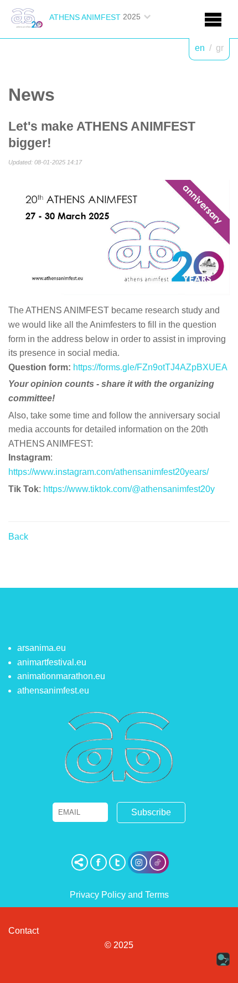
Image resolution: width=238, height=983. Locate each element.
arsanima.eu (41, 648)
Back (18, 536)
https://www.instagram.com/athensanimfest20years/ (108, 472)
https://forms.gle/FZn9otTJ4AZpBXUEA (150, 367)
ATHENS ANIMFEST (85, 17)
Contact (23, 930)
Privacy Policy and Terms (119, 894)
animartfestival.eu (51, 662)
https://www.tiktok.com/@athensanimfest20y (129, 489)
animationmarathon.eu (61, 676)
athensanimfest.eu (53, 690)
